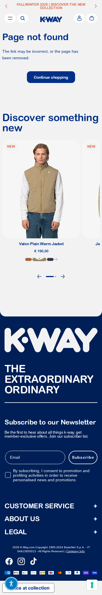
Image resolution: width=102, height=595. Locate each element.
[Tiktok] (33, 561)
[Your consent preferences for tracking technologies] (92, 585)
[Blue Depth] (50, 259)
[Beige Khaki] (39, 259)
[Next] (62, 276)
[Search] (22, 18)
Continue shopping (51, 77)
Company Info (75, 551)
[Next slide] (96, 6)
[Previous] (39, 276)
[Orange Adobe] (28, 259)
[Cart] (91, 18)
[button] (11, 583)
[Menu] (10, 18)
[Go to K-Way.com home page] (51, 19)
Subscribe (83, 457)
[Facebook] (9, 561)
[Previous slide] (6, 6)
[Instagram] (21, 561)
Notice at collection (28, 588)
